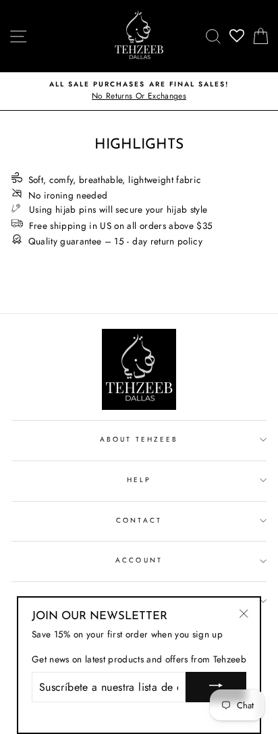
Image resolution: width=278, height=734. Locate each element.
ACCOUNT (138, 560)
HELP (139, 480)
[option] (139, 91)
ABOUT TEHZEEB (139, 439)
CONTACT (138, 520)
